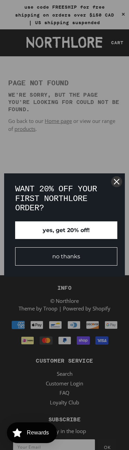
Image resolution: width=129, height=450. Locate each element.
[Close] (116, 181)
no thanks (66, 256)
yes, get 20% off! (66, 230)
